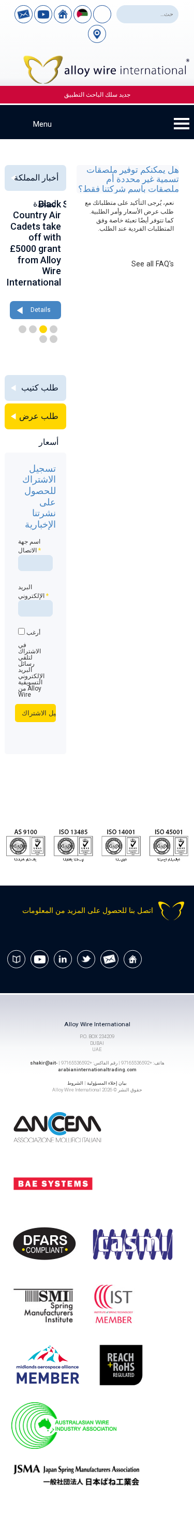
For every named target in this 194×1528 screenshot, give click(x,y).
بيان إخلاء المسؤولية (107, 1083)
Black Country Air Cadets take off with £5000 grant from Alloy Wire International (34, 243)
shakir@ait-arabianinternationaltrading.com (83, 1066)
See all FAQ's (152, 264)
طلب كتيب (39, 388)
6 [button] (43, 339)
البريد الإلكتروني (33, 591)
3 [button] (33, 329)
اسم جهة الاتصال (29, 546)
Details (41, 309)
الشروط (75, 1083)
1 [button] (53, 329)
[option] (35, 260)
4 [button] (22, 329)
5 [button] (53, 339)
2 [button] (43, 329)
